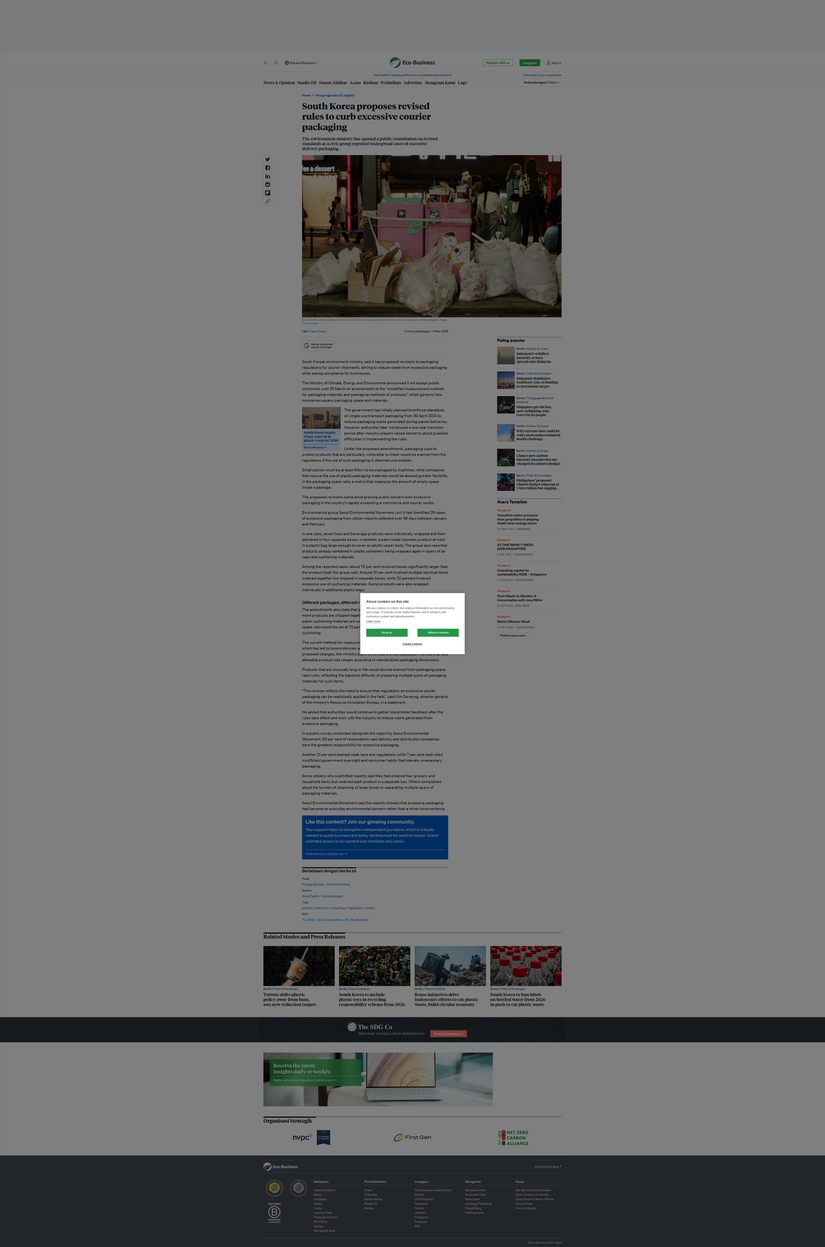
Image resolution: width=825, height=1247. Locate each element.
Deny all (387, 632)
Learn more (373, 621)
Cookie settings (412, 644)
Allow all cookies (438, 632)
